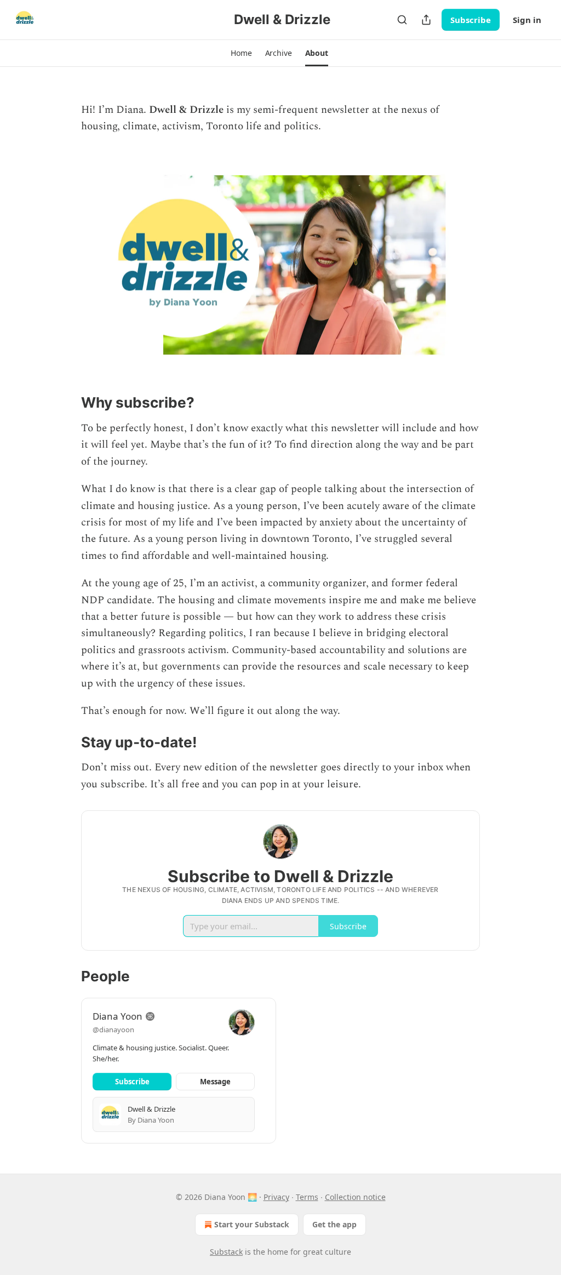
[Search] (402, 20)
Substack (226, 1252)
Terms (307, 1197)
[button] (241, 53)
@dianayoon (113, 1029)
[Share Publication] (426, 20)
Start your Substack (251, 1224)
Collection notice (355, 1197)
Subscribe (470, 19)
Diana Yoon (117, 1016)
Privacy (276, 1197)
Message (215, 1082)
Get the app (334, 1224)
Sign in (527, 19)
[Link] (66, 402)
